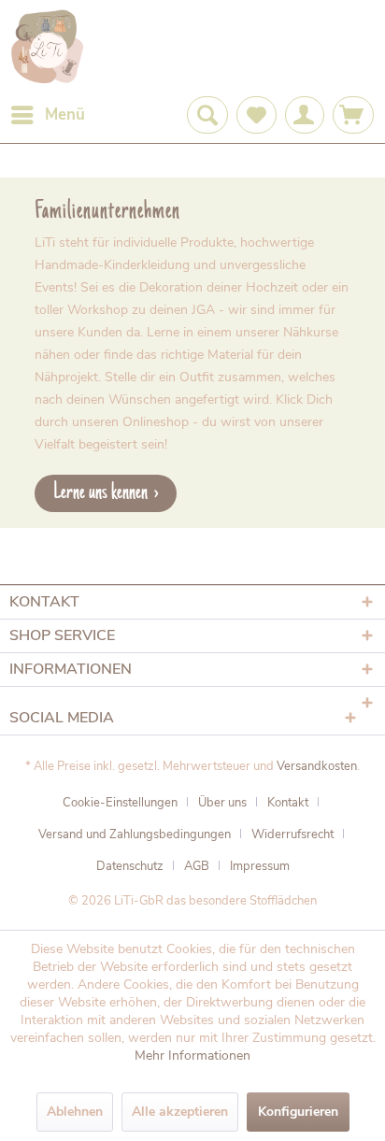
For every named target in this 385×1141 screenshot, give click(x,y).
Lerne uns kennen (100, 493)
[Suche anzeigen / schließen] (207, 115)
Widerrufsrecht (292, 834)
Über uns (222, 802)
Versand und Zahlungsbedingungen (134, 834)
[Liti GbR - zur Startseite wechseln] (48, 48)
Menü (65, 114)
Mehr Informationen (192, 1055)
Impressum (260, 866)
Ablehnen (75, 1111)
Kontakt (287, 802)
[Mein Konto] (304, 115)
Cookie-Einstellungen (120, 802)
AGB (196, 866)
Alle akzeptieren (180, 1111)
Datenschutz (130, 866)
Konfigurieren (298, 1111)
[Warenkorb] (353, 115)
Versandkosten (317, 766)
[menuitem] (47, 115)
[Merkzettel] (256, 115)
